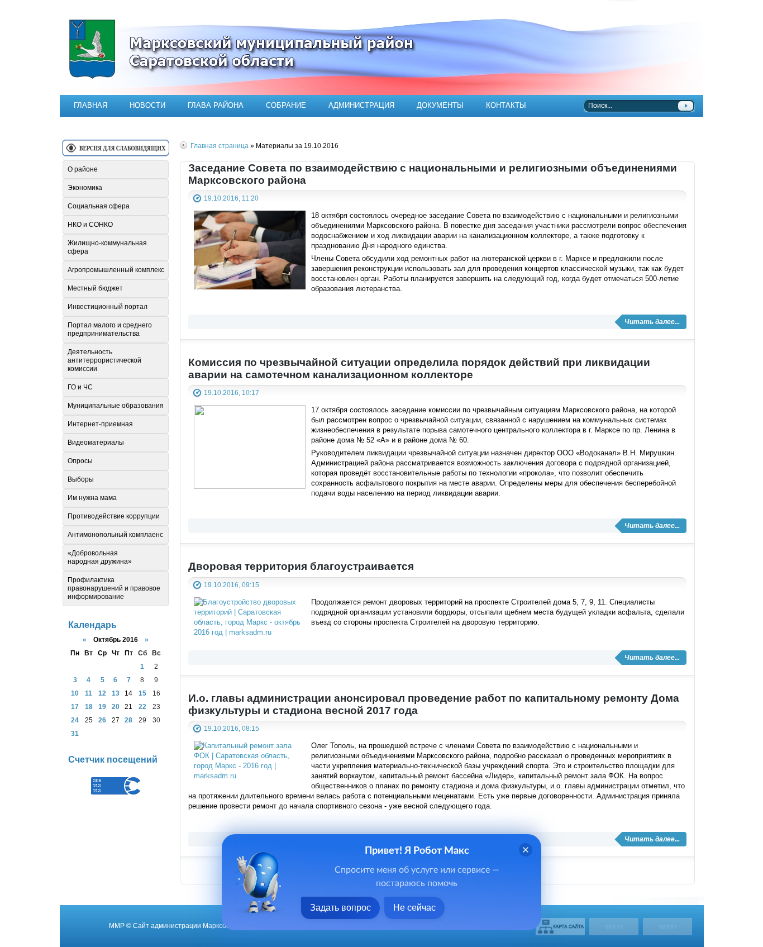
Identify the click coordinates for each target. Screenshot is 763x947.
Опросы (80, 461)
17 (75, 706)
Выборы (81, 479)
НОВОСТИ (147, 105)
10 (75, 693)
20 (116, 706)
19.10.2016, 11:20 (231, 198)
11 (88, 693)
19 (102, 706)
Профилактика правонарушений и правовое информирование (114, 588)
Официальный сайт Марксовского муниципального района (381, 47)
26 (102, 720)
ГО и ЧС (80, 387)
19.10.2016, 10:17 (231, 392)
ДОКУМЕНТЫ (440, 105)
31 (75, 733)
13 (116, 693)
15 (142, 693)
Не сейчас (414, 907)
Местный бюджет (95, 288)
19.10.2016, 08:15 (231, 728)
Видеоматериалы (96, 442)
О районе (83, 169)
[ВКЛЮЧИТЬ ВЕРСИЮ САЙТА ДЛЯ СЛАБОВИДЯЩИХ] (115, 152)
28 (128, 720)
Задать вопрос (340, 907)
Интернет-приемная (100, 424)
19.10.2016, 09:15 (231, 584)
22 (142, 706)
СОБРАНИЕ (286, 105)
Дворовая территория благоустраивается (301, 566)
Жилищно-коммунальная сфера (107, 247)
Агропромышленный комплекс (116, 270)
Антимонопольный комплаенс (115, 535)
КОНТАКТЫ (506, 105)
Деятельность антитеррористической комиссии (104, 360)
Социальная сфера (99, 206)
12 (102, 693)
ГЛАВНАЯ (90, 105)
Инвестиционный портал (107, 307)
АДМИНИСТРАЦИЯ (361, 105)
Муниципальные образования (116, 406)
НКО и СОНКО (90, 225)
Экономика (85, 188)
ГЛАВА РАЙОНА (216, 105)
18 (89, 706)
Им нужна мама (92, 498)
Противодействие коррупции (114, 516)
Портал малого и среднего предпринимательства (110, 329)
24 (75, 720)
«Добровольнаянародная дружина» (100, 557)
